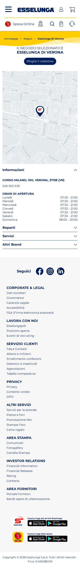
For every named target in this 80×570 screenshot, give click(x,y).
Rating (11, 476)
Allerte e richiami (19, 354)
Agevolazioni (16, 369)
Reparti (8, 228)
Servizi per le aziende (22, 410)
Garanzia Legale (18, 303)
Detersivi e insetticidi (22, 364)
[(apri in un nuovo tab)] (36, 523)
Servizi (8, 236)
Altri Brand (11, 244)
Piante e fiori (16, 415)
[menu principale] (8, 9)
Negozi (26, 38)
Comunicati (15, 443)
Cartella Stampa (18, 453)
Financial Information (22, 466)
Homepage (11, 38)
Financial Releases (20, 471)
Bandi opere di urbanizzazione (28, 499)
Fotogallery (15, 448)
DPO (10, 397)
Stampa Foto (16, 425)
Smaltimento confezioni (24, 359)
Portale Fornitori (19, 494)
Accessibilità (15, 308)
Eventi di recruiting (20, 336)
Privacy (12, 387)
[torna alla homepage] (36, 9)
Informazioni (13, 170)
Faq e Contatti (17, 349)
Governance (15, 298)
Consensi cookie (18, 392)
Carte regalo (15, 430)
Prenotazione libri (19, 420)
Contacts (13, 481)
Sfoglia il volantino (40, 61)
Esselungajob (16, 326)
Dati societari (16, 293)
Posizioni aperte (18, 331)
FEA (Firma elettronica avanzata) (30, 312)
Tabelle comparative (21, 373)
